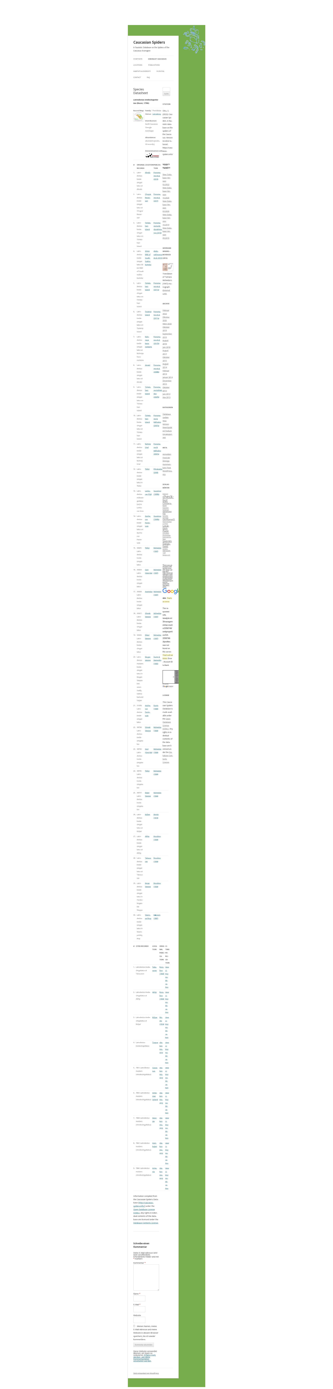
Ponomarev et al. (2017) (157, 197)
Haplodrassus (167, 522)
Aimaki (147, 365)
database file (167, 512)
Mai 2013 (166, 397)
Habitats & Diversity (142, 71)
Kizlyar (147, 814)
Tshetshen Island (148, 226)
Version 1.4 (166, 551)
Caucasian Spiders (149, 42)
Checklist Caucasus (157, 59)
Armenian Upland (155, 1096)
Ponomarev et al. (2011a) (157, 286)
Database (166, 510)
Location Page (166, 528)
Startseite (137, 59)
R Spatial (160, 71)
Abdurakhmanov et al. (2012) (158, 254)
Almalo (147, 172)
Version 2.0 (166, 555)
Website (137, 1315)
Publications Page (167, 538)
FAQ (148, 77)
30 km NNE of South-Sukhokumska (148, 258)
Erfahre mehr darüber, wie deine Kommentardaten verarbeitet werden (144, 1358)
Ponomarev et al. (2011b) (157, 340)
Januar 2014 (168, 377)
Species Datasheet (167, 543)
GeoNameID (169, 519)
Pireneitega (166, 535)
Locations (137, 65)
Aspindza (148, 591)
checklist (168, 498)
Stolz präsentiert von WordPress (146, 1373)
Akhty (147, 836)
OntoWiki (166, 533)
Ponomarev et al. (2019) (157, 175)
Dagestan (166, 508)
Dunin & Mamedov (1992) (157, 660)
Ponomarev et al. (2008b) (157, 368)
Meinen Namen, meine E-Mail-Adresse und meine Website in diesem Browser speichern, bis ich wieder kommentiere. (145, 1333)
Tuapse (155, 1042)
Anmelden (167, 454)
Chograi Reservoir (148, 197)
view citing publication (167, 977)
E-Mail (136, 1304)
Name (136, 1293)
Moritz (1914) (161, 1020)
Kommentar (139, 1262)
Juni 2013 (166, 394)
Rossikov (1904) (161, 970)
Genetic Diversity (165, 517)
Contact (137, 77)
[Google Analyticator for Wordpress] (168, 686)
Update (165, 549)
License (165, 524)
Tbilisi (147, 469)
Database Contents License (145, 1222)
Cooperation (167, 504)
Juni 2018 (166, 347)
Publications (154, 65)
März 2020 (167, 324)
